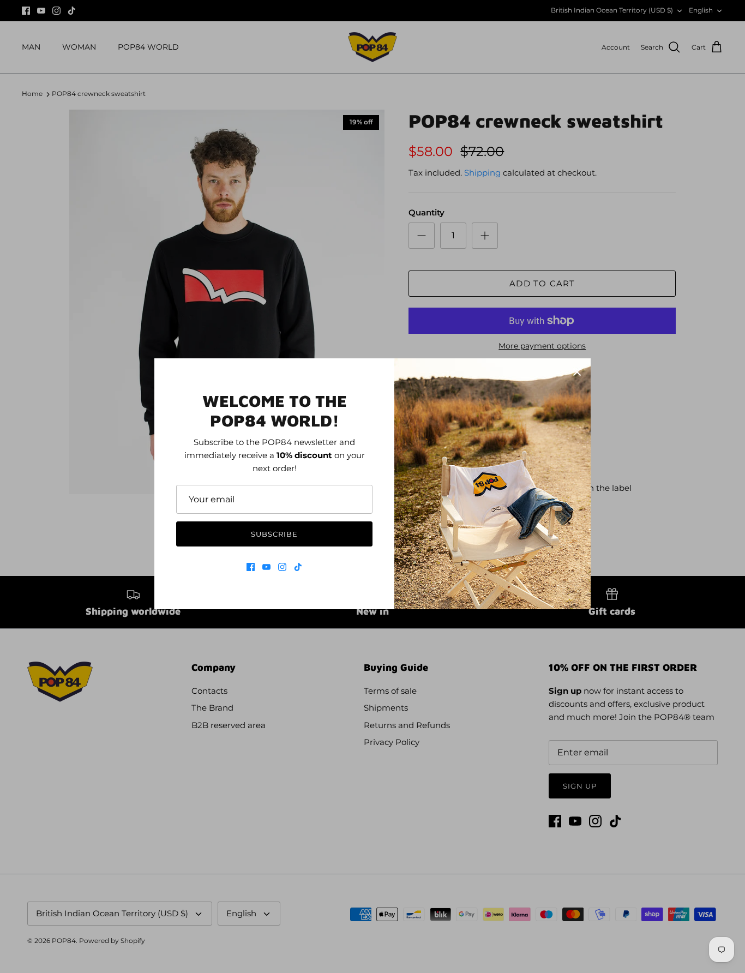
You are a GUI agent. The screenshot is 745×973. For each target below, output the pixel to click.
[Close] (577, 372)
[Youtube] (266, 567)
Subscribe (274, 534)
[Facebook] (251, 567)
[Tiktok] (298, 567)
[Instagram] (282, 567)
